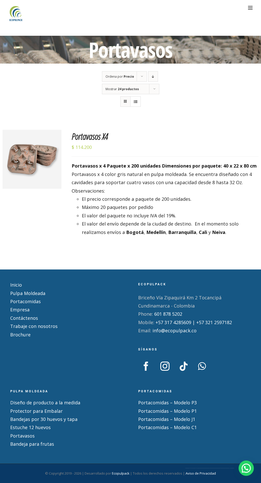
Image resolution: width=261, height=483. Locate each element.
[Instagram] (165, 366)
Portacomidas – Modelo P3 (167, 402)
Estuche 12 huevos (30, 427)
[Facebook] (146, 366)
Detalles (32, 166)
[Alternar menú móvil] (250, 7)
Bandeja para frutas (32, 444)
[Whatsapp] (202, 366)
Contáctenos (24, 318)
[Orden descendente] (153, 76)
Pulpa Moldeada (27, 293)
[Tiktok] (184, 366)
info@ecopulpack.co (174, 330)
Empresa (20, 310)
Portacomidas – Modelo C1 (167, 427)
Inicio (16, 285)
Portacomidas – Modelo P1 (167, 411)
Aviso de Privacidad (201, 473)
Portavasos (22, 436)
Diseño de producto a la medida (45, 402)
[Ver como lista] (135, 102)
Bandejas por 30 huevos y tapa (43, 419)
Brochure (20, 335)
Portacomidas (25, 301)
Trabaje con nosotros (34, 326)
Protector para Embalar (36, 411)
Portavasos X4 (90, 136)
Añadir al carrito (28, 160)
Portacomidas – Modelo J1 (166, 419)
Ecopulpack (120, 473)
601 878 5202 (168, 314)
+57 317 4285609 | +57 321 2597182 (193, 322)
